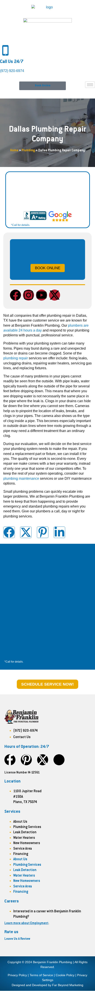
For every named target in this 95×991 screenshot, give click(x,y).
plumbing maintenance (21, 478)
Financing (20, 854)
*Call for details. (20, 225)
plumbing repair (15, 358)
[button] (42, 85)
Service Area (22, 849)
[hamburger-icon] (90, 84)
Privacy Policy (17, 975)
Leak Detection (24, 832)
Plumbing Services (27, 827)
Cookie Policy (65, 975)
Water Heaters (24, 838)
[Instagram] (28, 295)
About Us (20, 822)
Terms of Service (41, 975)
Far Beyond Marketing (67, 985)
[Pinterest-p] (26, 759)
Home (14, 150)
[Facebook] (15, 295)
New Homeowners (26, 843)
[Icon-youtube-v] (59, 759)
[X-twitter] (54, 295)
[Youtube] (41, 295)
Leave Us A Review (17, 939)
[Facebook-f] (9, 759)
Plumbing (28, 150)
